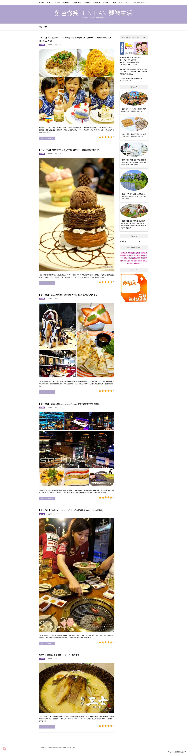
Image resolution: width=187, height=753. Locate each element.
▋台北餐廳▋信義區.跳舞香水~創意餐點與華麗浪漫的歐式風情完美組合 (68, 295)
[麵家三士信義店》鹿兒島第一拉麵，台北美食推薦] (76, 688)
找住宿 (105, 2)
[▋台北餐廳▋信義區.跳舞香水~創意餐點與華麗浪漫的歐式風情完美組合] (76, 340)
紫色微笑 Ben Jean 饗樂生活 (93, 13)
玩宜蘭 (41, 2)
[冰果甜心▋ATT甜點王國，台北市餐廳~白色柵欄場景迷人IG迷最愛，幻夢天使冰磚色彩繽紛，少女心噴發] (76, 86)
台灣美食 (96, 2)
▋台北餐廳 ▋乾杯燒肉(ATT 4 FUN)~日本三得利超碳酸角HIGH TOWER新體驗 (71, 510)
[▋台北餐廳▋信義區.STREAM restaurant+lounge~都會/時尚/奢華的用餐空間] (76, 449)
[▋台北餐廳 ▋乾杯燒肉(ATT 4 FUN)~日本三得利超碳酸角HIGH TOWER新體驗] (76, 575)
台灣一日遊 (76, 2)
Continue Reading (47, 138)
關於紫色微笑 (124, 2)
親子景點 (87, 2)
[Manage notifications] (4, 748)
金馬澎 (113, 2)
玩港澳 (57, 2)
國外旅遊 (66, 2)
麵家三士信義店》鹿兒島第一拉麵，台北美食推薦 (59, 655)
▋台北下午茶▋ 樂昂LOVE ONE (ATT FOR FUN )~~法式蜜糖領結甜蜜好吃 (69, 150)
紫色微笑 (50, 44)
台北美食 (42, 44)
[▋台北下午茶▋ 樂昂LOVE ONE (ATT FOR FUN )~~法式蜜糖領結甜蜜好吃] (76, 214)
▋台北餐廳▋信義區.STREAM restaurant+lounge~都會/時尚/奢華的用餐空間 (69, 404)
